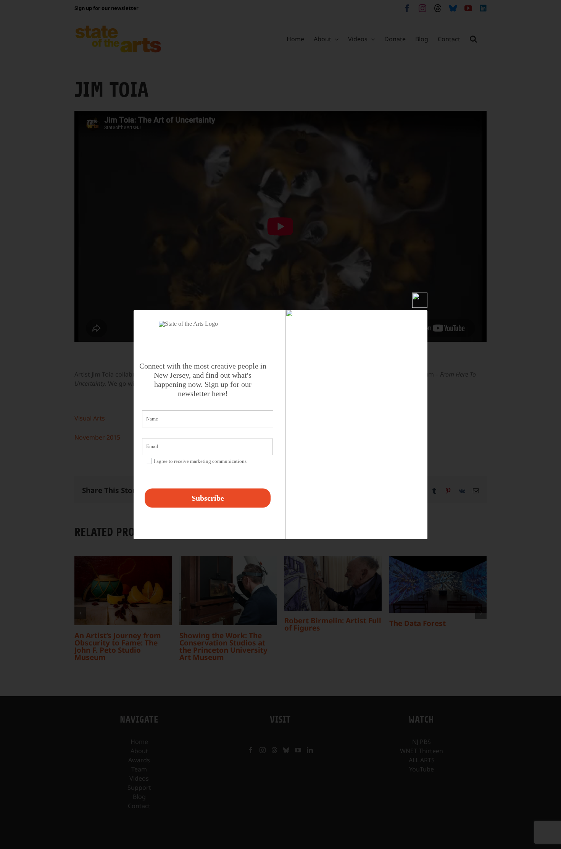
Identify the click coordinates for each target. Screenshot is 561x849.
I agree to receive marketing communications (200, 461)
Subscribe (208, 498)
